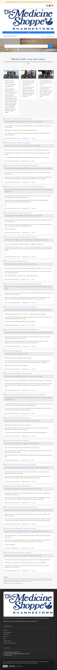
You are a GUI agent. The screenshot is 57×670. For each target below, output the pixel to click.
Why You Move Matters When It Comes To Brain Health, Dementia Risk (27, 467)
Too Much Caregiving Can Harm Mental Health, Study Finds (23, 489)
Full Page (33, 138)
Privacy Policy (19, 666)
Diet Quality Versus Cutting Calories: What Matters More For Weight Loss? (28, 310)
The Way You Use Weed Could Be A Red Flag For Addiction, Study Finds (26, 240)
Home (42, 36)
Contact (5, 636)
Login (52, 8)
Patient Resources (7, 632)
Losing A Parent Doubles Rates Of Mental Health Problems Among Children (28, 168)
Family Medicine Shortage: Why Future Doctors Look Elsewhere (24, 121)
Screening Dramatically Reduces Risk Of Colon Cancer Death (23, 216)
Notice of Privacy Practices (9, 643)
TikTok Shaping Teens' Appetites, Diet (16, 354)
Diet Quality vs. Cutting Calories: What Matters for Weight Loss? (28, 82)
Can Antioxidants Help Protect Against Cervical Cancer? (46, 82)
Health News (11, 49)
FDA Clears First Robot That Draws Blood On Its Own (21, 264)
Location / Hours (38, 8)
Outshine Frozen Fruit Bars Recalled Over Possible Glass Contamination (27, 531)
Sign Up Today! (46, 8)
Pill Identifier (24, 8)
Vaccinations (6, 634)
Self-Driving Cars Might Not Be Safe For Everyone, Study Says (23, 376)
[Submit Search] (50, 46)
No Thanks (12, 666)
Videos (21, 49)
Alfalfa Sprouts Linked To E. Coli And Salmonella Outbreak (23, 146)
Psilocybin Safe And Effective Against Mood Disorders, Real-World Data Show (28, 332)
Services (5, 630)
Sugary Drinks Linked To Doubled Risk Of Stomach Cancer (23, 421)
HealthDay (12, 583)
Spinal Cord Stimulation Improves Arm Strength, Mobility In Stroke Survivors (28, 510)
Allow (5, 666)
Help (18, 8)
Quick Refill (30, 8)
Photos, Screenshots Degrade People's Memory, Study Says (23, 555)
